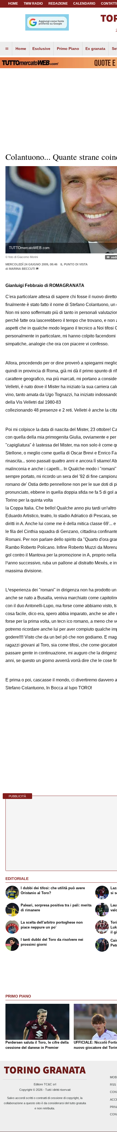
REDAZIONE (58, 3)
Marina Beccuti (22, 268)
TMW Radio (33, 3)
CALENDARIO (84, 3)
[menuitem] (7, 49)
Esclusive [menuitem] (41, 48)
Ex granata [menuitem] (95, 48)
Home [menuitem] (21, 48)
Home (13, 3)
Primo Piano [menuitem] (68, 48)
